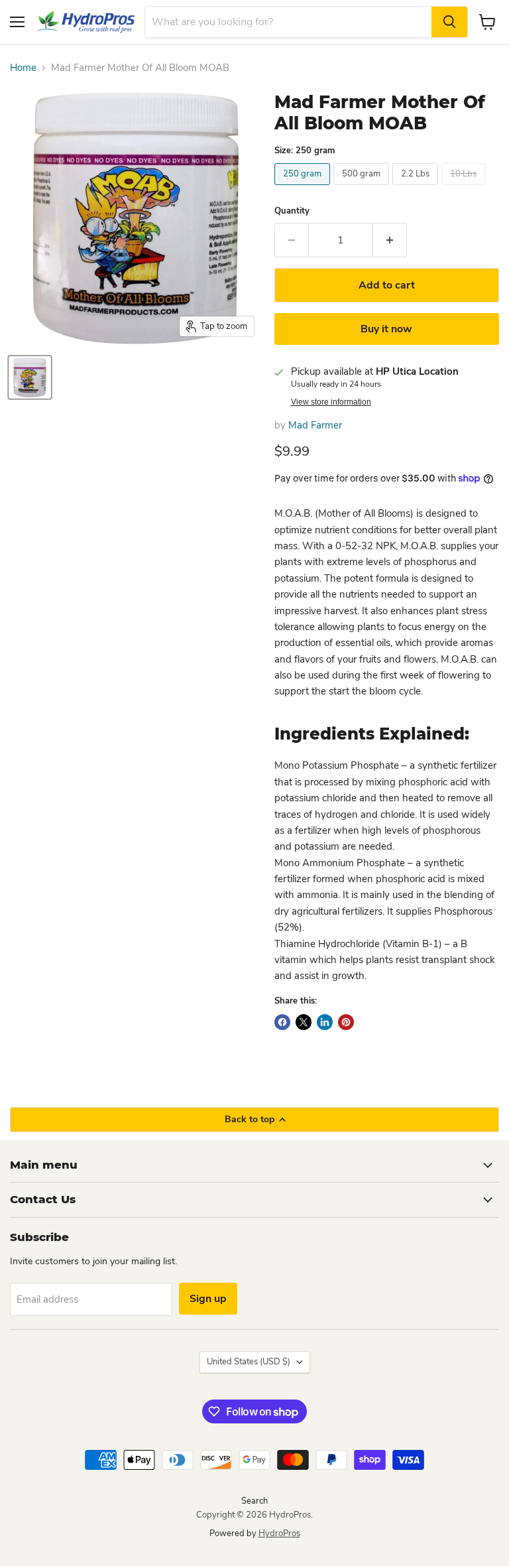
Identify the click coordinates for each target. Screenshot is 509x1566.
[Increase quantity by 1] (390, 240)
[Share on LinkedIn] (325, 1022)
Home (23, 68)
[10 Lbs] (464, 188)
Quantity (292, 211)
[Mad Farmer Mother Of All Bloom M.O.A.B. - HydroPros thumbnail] (30, 377)
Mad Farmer (315, 425)
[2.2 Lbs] (416, 188)
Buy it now (386, 329)
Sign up (208, 1298)
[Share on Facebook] (282, 1022)
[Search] (449, 22)
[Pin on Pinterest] (346, 1022)
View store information (331, 402)
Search (254, 1501)
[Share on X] (303, 1022)
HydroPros (279, 1533)
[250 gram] (303, 188)
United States (248, 1362)
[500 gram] (362, 188)
